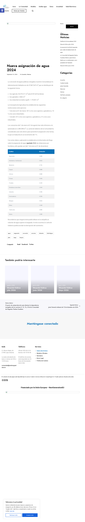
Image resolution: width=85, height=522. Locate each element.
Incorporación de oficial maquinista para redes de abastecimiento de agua (68, 49)
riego (15, 237)
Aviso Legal (40, 358)
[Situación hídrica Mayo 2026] (68, 279)
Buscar (62, 23)
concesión (25, 233)
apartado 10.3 (31, 143)
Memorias (62, 89)
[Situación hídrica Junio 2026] (42, 279)
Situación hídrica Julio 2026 (67, 44)
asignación (16, 233)
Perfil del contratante (65, 95)
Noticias (29, 74)
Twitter (31, 244)
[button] (2, 10)
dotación (41, 233)
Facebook (25, 244)
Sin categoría (63, 98)
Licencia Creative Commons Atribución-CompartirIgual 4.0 (40, 377)
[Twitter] (38, 329)
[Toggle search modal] (33, 11)
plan (9, 237)
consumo (33, 233)
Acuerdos (24, 74)
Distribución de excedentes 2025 (68, 41)
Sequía (21, 237)
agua (9, 233)
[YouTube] (47, 329)
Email (18, 244)
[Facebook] (41, 329)
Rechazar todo (14, 515)
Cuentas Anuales (64, 83)
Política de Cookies (42, 361)
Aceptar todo (30, 515)
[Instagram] (44, 329)
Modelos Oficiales (42, 353)
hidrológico (50, 233)
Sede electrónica (42, 351)
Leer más (12, 511)
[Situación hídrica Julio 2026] (16, 279)
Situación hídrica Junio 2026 (67, 66)
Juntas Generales (64, 86)
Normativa (40, 356)
